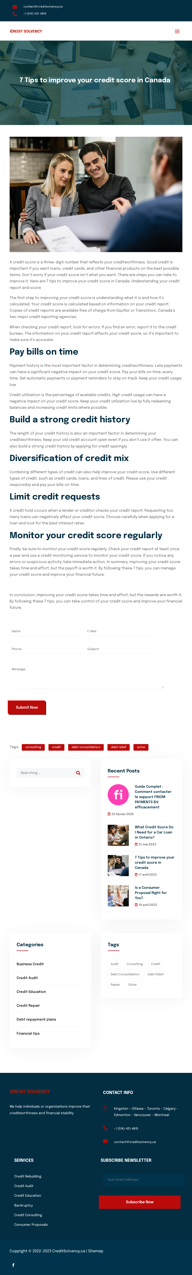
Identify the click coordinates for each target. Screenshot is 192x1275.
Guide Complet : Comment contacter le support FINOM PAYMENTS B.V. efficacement (153, 797)
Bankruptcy (23, 1205)
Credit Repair (28, 1006)
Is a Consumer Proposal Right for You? (151, 893)
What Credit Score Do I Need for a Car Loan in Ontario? (154, 832)
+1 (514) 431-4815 (34, 13)
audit (114, 964)
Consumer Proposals (31, 1224)
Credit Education (31, 992)
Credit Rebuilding (27, 1176)
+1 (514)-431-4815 (126, 1128)
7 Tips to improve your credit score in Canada (154, 863)
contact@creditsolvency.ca (43, 6)
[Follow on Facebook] (13, 1265)
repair (115, 984)
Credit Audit (27, 978)
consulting (33, 747)
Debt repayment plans (36, 1020)
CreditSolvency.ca (68, 1251)
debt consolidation (86, 747)
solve (141, 747)
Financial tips (28, 1034)
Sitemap (95, 1251)
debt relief (118, 747)
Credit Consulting (28, 1215)
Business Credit (30, 964)
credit (56, 747)
